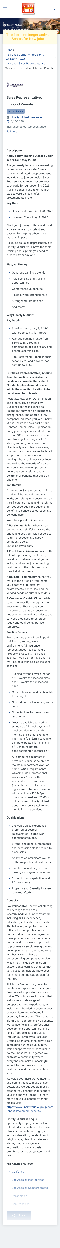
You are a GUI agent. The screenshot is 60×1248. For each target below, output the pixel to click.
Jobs (9, 50)
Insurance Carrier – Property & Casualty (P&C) (25, 56)
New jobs (36, 39)
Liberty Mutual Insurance (26, 117)
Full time (12, 131)
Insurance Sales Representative (25, 63)
